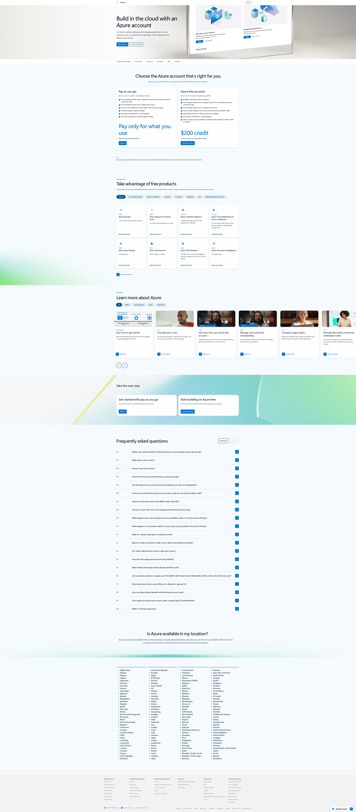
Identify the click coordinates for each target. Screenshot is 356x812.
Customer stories (108, 799)
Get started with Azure (109, 784)
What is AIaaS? (232, 793)
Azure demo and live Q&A (160, 793)
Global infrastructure (109, 787)
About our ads (235, 808)
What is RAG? (232, 802)
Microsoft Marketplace (183, 784)
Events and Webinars (209, 793)
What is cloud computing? (235, 781)
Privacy (195, 808)
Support (156, 790)
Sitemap (178, 808)
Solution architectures (159, 787)
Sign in (248, 2)
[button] (204, 354)
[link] (123, 62)
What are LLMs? (232, 796)
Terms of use (203, 808)
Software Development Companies (186, 781)
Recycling (227, 808)
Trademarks (211, 808)
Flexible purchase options (136, 790)
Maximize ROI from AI (135, 796)
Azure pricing (133, 784)
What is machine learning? (235, 787)
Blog (205, 784)
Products (132, 781)
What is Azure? (107, 781)
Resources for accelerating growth (162, 784)
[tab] (121, 197)
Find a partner (181, 787)
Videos (205, 799)
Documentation (207, 781)
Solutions (156, 781)
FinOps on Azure (134, 793)
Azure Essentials (108, 796)
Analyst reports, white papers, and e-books (214, 796)
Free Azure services (134, 787)
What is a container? (233, 799)
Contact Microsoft (187, 808)
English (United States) (112, 807)
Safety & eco (220, 808)
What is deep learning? (234, 790)
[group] (175, 334)
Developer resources (209, 787)
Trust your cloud (108, 793)
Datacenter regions (108, 790)
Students (206, 790)
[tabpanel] (177, 235)
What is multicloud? (233, 784)
